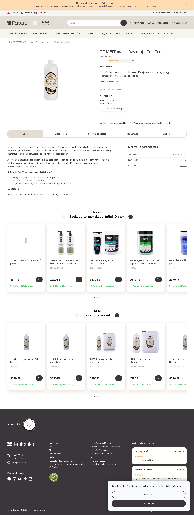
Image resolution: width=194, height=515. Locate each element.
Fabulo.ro (41, 13)
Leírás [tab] (25, 134)
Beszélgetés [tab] (169, 134)
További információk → (149, 6)
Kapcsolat (53, 443)
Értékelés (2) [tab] (61, 134)
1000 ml (183, 166)
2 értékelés (129, 61)
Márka (51, 457)
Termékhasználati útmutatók (103, 464)
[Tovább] (63, 217)
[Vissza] (130, 217)
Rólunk (52, 446)
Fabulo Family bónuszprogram (62, 461)
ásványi (183, 160)
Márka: (106, 66)
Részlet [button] (79, 279)
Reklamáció (132, 134)
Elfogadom (149, 503)
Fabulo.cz (28, 13)
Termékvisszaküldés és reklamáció (106, 446)
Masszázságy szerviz (99, 450)
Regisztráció (180, 12)
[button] (26, 283)
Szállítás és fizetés (97, 134)
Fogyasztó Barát (98, 461)
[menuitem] (18, 33)
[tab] (94, 297)
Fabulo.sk (15, 13)
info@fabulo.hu (19, 462)
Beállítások (148, 494)
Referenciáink (55, 454)
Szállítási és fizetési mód (101, 443)
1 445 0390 (44, 22)
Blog (51, 450)
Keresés (123, 23)
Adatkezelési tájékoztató (102, 454)
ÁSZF (93, 457)
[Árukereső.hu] (53, 477)
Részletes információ (109, 82)
